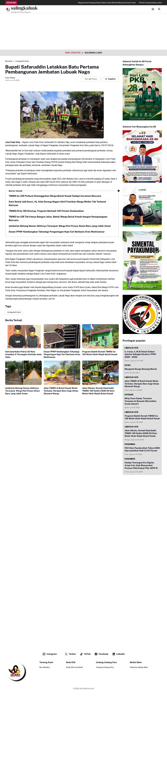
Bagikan (111, 79)
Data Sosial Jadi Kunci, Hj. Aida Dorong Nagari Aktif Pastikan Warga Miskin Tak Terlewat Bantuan (57, 203)
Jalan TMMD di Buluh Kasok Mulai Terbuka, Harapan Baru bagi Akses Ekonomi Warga (61, 391)
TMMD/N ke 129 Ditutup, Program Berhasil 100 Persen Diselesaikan (46, 211)
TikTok (87, 654)
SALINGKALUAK (87, 688)
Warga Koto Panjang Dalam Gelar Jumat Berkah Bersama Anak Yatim (94, 3)
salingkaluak (24, 8)
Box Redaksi (44, 667)
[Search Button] (159, 9)
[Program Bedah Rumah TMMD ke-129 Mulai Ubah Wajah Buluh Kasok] (100, 336)
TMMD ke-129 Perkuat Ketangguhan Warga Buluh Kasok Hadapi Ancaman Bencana (55, 196)
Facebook (103, 654)
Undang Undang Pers (105, 667)
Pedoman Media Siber (139, 667)
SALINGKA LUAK (93, 52)
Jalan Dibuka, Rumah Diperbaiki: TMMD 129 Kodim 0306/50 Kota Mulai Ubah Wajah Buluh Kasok (98, 391)
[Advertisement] (83, 18)
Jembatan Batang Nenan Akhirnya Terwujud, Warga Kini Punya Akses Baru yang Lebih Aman (60, 226)
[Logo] (15, 671)
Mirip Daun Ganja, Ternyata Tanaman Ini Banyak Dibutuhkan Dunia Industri (140, 401)
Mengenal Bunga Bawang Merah (141, 369)
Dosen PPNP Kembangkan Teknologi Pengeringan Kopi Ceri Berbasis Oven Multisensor (57, 231)
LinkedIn (120, 654)
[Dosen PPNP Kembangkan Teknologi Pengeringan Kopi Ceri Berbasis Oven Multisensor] (62, 336)
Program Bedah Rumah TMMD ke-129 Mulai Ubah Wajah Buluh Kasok (99, 353)
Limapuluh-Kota (14, 312)
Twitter (72, 654)
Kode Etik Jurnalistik (74, 667)
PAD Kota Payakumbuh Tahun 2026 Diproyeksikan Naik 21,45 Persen (142, 449)
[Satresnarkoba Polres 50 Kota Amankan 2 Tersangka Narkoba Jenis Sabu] (23, 336)
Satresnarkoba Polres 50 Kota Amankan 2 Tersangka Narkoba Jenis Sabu (23, 354)
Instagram (52, 654)
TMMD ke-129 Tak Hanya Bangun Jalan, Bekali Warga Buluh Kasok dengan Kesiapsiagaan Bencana (58, 218)
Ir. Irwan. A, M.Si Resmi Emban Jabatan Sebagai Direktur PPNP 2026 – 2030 (140, 354)
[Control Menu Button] (153, 9)
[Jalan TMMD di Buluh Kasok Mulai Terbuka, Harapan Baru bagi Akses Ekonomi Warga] (62, 373)
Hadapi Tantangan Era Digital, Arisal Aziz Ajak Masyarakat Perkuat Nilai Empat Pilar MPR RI (141, 465)
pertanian (129, 394)
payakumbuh (130, 444)
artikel (128, 365)
